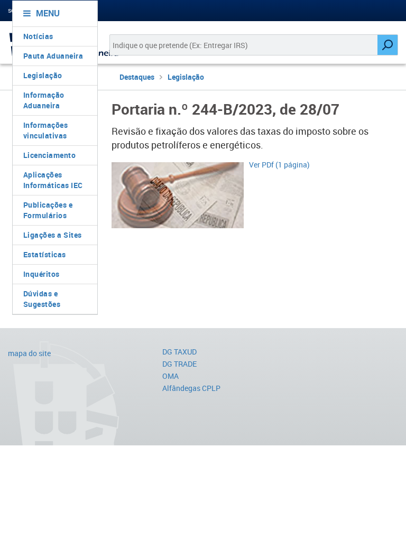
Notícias (38, 36)
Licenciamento (49, 155)
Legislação (42, 75)
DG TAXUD (179, 352)
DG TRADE (179, 364)
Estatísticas (44, 254)
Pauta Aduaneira (53, 56)
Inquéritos (41, 274)
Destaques (136, 77)
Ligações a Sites (52, 235)
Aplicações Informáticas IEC (53, 180)
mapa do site (29, 353)
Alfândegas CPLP (191, 388)
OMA (170, 376)
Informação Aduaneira (43, 100)
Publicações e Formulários (48, 210)
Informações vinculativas (45, 130)
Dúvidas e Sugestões (42, 298)
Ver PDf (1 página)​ (279, 165)
